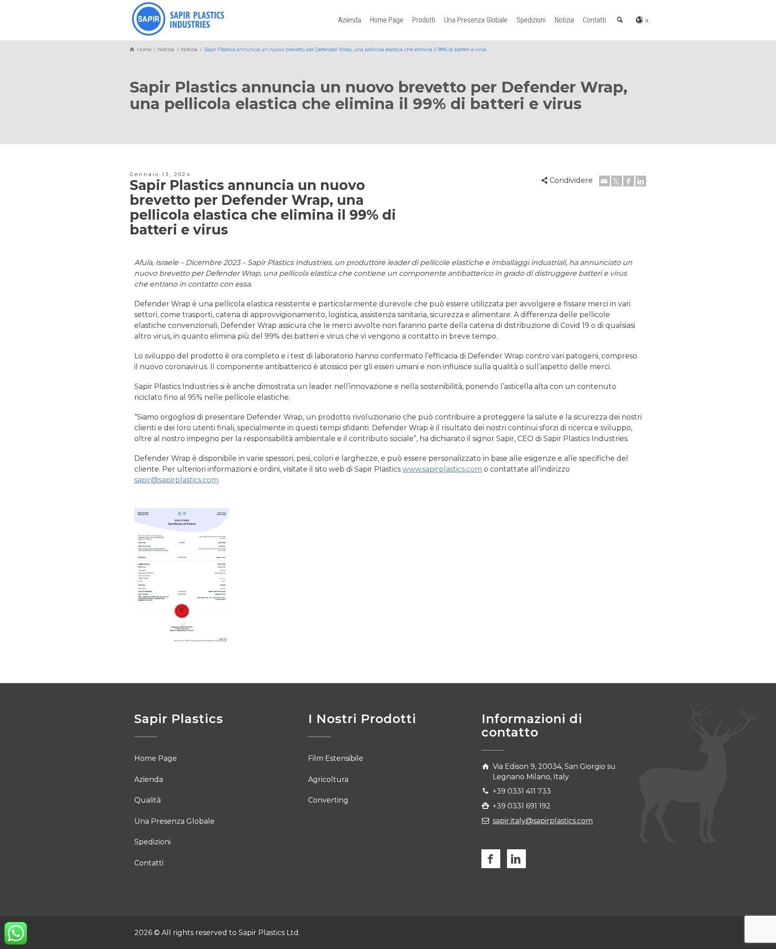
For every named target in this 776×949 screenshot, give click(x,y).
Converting (328, 800)
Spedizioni (531, 20)
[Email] (604, 181)
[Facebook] (628, 181)
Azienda (349, 20)
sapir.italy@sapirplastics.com (543, 821)
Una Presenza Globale (475, 20)
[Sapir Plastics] (178, 18)
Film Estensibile (335, 758)
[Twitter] (616, 181)
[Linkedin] (640, 181)
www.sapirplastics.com (442, 469)
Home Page (386, 20)
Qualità (147, 800)
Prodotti (423, 20)
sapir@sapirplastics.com (176, 480)
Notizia (564, 20)
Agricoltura (328, 779)
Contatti (594, 20)
